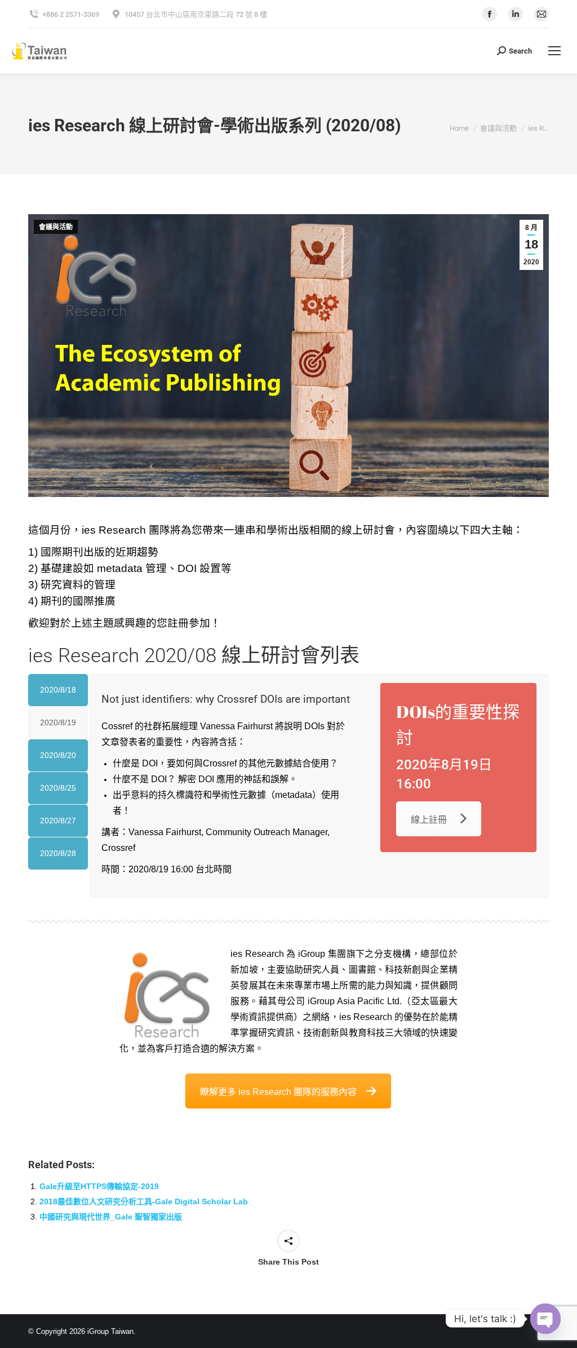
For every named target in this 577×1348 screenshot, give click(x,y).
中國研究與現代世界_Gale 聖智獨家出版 (110, 1216)
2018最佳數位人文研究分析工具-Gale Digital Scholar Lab (143, 1201)
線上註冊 (429, 819)
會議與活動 (56, 227)
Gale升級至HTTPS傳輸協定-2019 (99, 1186)
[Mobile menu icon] (554, 50)
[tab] (58, 690)
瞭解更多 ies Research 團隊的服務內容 (278, 1092)
